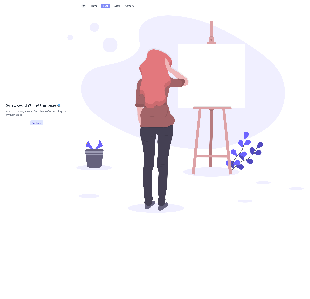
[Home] (83, 6)
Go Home (36, 123)
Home (94, 5)
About (117, 5)
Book (105, 5)
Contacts (129, 5)
